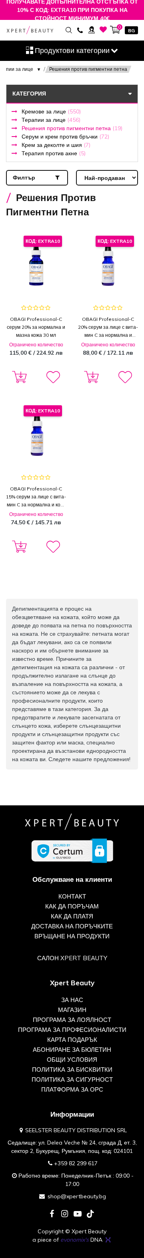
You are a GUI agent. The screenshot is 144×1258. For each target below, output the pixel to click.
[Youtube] (77, 1214)
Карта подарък (72, 1039)
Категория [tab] (29, 93)
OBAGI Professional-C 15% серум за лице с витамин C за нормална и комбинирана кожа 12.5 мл (36, 497)
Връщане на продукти (72, 936)
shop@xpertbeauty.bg (77, 1196)
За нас (72, 1000)
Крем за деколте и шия (56, 144)
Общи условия (72, 1059)
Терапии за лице (51, 119)
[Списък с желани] (103, 29)
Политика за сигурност (72, 1079)
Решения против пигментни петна (72, 128)
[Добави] (18, 377)
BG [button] (131, 30)
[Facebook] (52, 1214)
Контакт (72, 896)
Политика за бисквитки (72, 1069)
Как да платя (72, 916)
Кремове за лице (51, 111)
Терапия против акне (54, 153)
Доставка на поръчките (72, 926)
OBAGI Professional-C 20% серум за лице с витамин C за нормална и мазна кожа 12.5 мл (108, 327)
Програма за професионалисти (72, 1029)
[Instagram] (64, 1214)
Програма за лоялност (72, 1020)
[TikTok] (90, 1214)
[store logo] (30, 30)
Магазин (72, 1010)
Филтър (24, 177)
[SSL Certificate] (72, 850)
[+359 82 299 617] (80, 29)
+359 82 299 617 (76, 1163)
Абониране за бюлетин (72, 1049)
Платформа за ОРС (72, 1089)
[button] (52, 377)
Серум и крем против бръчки (65, 136)
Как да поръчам (72, 906)
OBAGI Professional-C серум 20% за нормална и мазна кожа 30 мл (36, 327)
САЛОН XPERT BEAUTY (72, 958)
